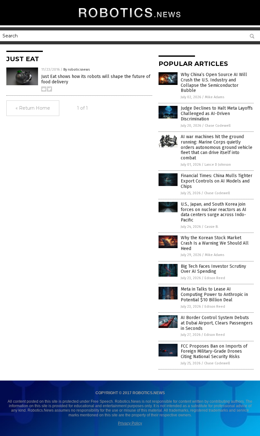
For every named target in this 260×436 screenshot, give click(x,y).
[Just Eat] (130, 19)
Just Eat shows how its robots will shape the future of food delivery (95, 79)
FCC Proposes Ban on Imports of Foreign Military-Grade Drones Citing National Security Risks (214, 351)
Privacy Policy (130, 423)
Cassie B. (211, 227)
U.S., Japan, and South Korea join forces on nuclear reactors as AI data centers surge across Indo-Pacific (213, 212)
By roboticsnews (76, 69)
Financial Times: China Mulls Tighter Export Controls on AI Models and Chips (216, 181)
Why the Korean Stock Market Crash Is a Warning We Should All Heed (215, 243)
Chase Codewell (218, 126)
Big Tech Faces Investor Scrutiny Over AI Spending (213, 269)
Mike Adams (214, 97)
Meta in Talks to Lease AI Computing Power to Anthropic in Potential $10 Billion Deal (214, 294)
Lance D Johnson (218, 165)
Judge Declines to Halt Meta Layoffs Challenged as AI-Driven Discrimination (217, 114)
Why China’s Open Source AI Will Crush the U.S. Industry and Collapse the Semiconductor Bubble (214, 82)
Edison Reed (215, 278)
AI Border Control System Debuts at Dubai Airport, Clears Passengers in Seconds (217, 323)
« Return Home (33, 108)
